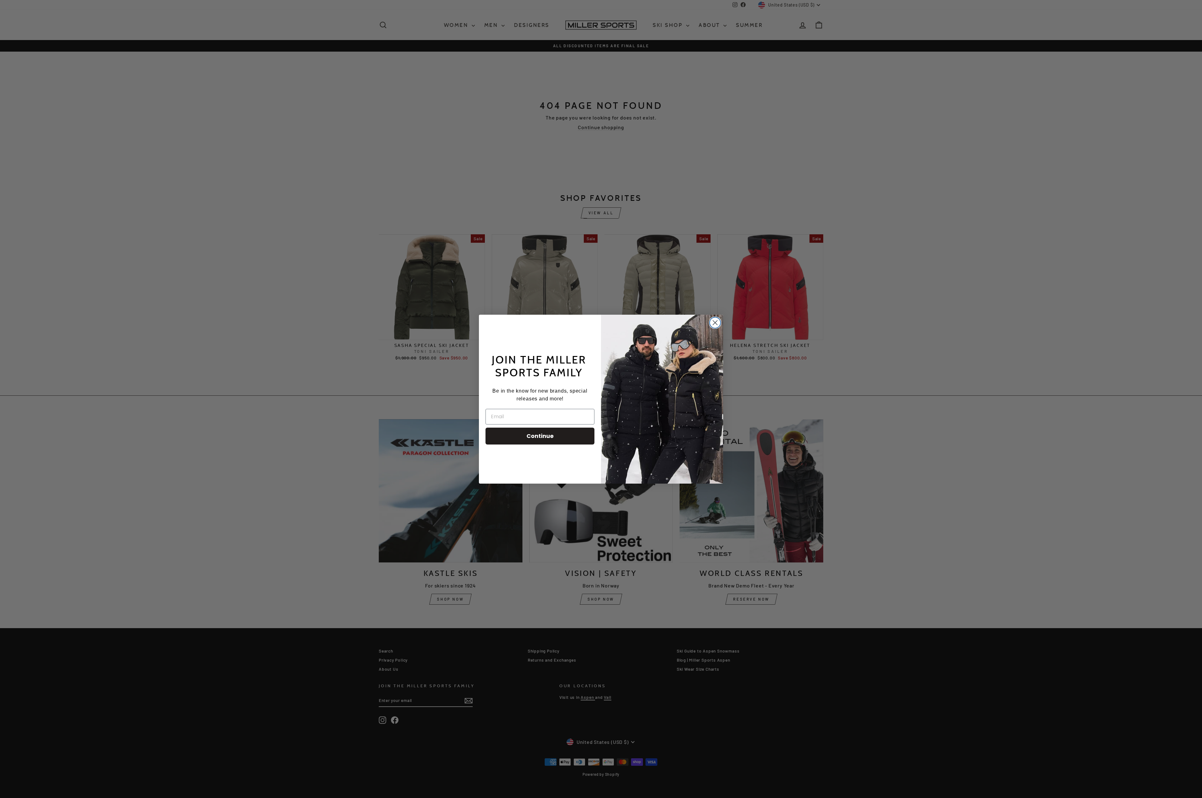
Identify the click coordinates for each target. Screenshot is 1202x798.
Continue (540, 436)
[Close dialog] (715, 322)
